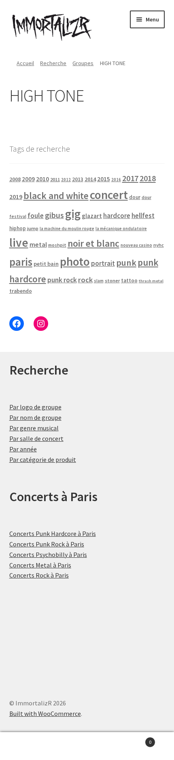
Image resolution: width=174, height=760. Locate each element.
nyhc (158, 245)
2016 (116, 179)
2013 (77, 179)
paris (20, 262)
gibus (54, 215)
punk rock (62, 279)
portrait (103, 263)
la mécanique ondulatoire (121, 228)
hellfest (143, 215)
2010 (42, 179)
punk (126, 262)
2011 (55, 179)
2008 (15, 179)
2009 (28, 179)
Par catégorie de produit (42, 459)
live (18, 242)
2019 (15, 197)
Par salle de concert (36, 438)
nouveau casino (136, 245)
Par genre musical (34, 428)
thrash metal (151, 281)
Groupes (82, 63)
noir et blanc (93, 243)
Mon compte (29, 746)
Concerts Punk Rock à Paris (46, 544)
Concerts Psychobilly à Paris (48, 554)
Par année (23, 449)
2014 (90, 179)
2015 (103, 179)
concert (109, 194)
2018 (148, 178)
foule (36, 215)
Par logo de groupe (35, 407)
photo (75, 261)
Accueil (25, 63)
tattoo (129, 280)
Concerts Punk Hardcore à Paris (52, 533)
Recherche (53, 63)
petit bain (46, 263)
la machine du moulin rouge (67, 228)
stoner (112, 280)
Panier (134, 739)
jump (32, 228)
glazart (92, 216)
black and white (56, 195)
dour (134, 197)
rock (85, 279)
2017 (130, 178)
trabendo (20, 291)
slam (99, 281)
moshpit (57, 245)
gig (73, 213)
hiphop (17, 228)
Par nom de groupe (35, 417)
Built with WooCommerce (45, 713)
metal (38, 244)
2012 (66, 179)
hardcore (116, 215)
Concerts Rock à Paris (39, 575)
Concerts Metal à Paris (40, 565)
